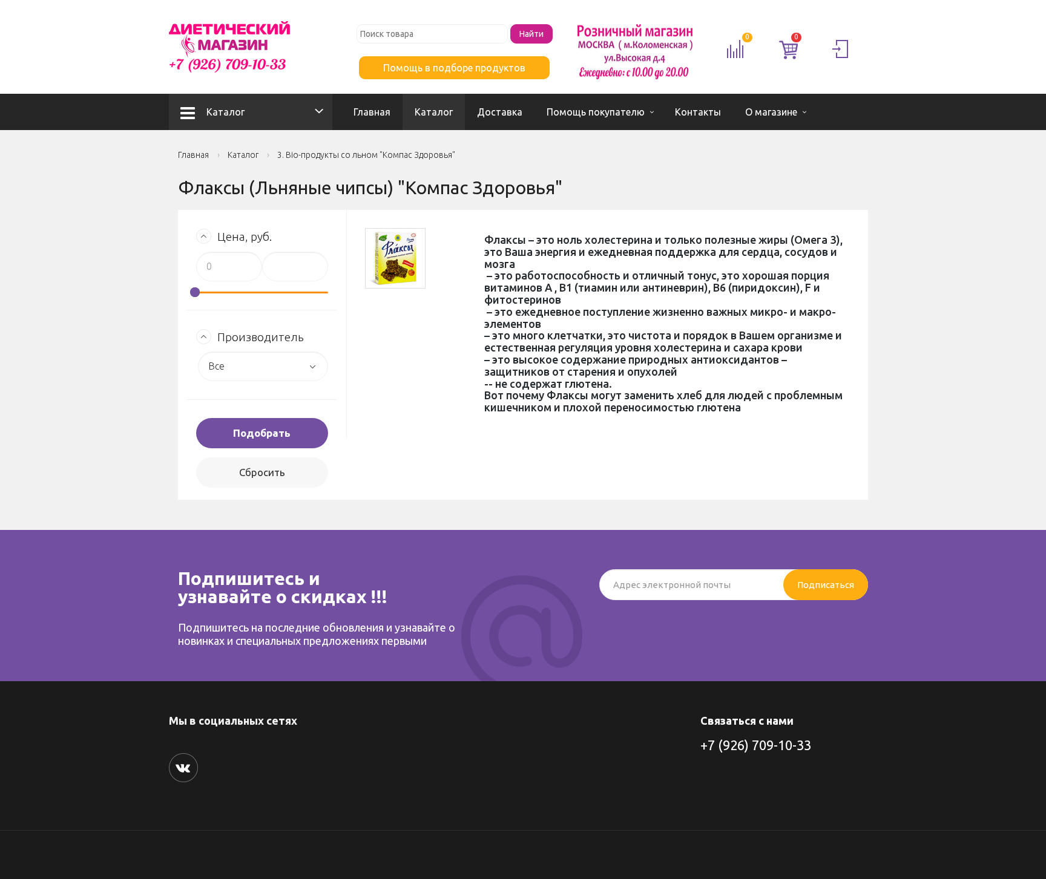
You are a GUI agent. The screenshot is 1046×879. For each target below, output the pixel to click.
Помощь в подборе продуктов (454, 67)
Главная (372, 111)
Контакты (698, 111)
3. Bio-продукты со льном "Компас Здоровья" (366, 155)
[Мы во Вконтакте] (184, 767)
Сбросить (262, 472)
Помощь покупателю (596, 111)
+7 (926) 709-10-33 (755, 745)
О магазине (771, 111)
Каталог (225, 111)
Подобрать (262, 433)
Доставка (499, 111)
